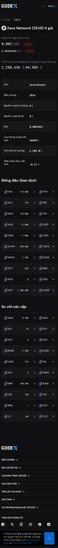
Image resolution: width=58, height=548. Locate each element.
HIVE (10, 224)
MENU (50, 6)
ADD (10, 279)
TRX (45, 213)
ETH (45, 329)
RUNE (46, 383)
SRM (10, 383)
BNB (45, 268)
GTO (45, 340)
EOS (45, 405)
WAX (10, 213)
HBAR (46, 372)
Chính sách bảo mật (21, 543)
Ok (49, 538)
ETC (10, 329)
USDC (11, 362)
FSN (10, 192)
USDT (45, 224)
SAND (46, 351)
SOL (10, 372)
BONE (11, 351)
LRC (45, 394)
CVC (45, 416)
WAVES (11, 257)
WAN (10, 318)
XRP (45, 203)
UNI (10, 394)
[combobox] (41, 6)
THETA (46, 246)
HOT (10, 290)
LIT (9, 416)
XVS (10, 203)
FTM (45, 192)
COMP (46, 290)
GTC (10, 340)
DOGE (46, 257)
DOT (10, 268)
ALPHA (11, 246)
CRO (45, 279)
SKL (45, 362)
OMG (10, 235)
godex (7, 19)
